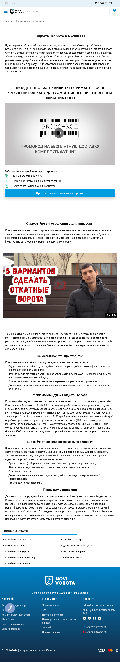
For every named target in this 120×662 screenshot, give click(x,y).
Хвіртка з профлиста (71, 557)
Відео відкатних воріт (14, 545)
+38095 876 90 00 (96, 632)
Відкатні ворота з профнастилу (19, 557)
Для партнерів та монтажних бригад (59, 621)
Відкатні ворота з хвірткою (17, 563)
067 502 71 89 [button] (103, 3)
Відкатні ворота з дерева (16, 551)
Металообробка (11, 628)
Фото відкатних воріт (72, 539)
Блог (45, 610)
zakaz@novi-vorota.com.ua (98, 605)
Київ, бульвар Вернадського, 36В (99, 611)
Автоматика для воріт (15, 605)
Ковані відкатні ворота (73, 551)
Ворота (6, 610)
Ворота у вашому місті (15, 624)
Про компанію (50, 605)
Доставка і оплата (53, 614)
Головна (8, 20)
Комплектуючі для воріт (16, 614)
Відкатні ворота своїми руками (77, 545)
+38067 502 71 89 (96, 627)
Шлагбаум (8, 619)
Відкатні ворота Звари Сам (17, 539)
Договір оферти (51, 632)
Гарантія (47, 627)
